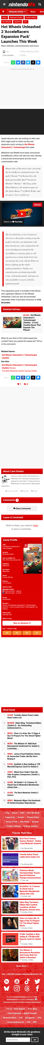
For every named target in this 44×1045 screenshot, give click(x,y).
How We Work (33, 813)
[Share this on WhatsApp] (13, 62)
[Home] (3, 12)
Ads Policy (24, 822)
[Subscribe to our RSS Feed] (6, 981)
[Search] (39, 4)
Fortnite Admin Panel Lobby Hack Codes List (23, 716)
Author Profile (12, 491)
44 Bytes (30, 1000)
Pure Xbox (32, 1009)
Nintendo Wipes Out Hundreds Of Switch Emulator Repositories (23, 801)
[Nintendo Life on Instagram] (16, 988)
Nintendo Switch (16, 18)
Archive (35, 822)
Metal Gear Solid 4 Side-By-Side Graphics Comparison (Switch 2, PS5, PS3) (23, 774)
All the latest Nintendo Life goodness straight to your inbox (22, 1033)
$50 (7, 633)
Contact (21, 817)
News (4, 18)
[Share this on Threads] (33, 62)
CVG (28, 1022)
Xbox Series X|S (15, 560)
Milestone (5, 566)
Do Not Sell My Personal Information (27, 1002)
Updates (17, 22)
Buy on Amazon (21, 623)
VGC (39, 1018)
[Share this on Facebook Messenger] (38, 62)
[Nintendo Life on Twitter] (37, 981)
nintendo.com (7, 615)
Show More (21, 966)
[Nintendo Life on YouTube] (16, 981)
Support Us (10, 817)
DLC (25, 22)
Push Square (19, 1009)
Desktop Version (30, 826)
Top (7, 813)
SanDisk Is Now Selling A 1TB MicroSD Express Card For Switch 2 (23, 765)
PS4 (3, 560)
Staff (22, 813)
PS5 (7, 560)
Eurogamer (30, 1018)
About (14, 813)
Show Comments (23, 508)
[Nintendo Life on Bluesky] (6, 988)
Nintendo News (9, 1018)
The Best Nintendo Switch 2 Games (22, 794)
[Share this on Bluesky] (18, 62)
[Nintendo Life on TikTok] (27, 981)
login (35, 525)
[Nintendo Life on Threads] (27, 988)
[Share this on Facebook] (23, 62)
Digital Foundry (30, 1013)
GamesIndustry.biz (15, 1022)
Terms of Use (11, 822)
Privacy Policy (33, 817)
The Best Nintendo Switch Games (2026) (19, 371)
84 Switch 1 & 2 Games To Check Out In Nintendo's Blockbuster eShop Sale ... (23, 784)
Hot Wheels (6, 22)
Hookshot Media (19, 997)
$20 (27, 633)
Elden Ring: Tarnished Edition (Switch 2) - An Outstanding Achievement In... (24, 725)
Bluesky (25, 491)
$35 (17, 633)
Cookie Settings (14, 826)
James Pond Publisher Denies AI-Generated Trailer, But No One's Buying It (23, 756)
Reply (35, 491)
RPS (35, 1022)
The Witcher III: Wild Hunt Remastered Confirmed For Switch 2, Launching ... (23, 746)
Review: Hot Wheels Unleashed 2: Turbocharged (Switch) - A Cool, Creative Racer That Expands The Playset (20, 607)
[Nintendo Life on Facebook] (37, 988)
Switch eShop (31, 18)
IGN (20, 1018)
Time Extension (14, 1013)
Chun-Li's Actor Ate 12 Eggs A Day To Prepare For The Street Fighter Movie (24, 735)
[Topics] (4, 4)
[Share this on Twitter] (28, 62)
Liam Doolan (8, 55)
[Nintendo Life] (22, 4)
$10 (37, 633)
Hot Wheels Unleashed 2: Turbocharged (11, 547)
